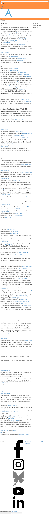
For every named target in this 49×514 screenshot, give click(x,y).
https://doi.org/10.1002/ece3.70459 (24, 137)
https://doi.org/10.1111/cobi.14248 (4, 146)
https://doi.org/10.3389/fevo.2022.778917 (21, 222)
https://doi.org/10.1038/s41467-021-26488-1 (21, 324)
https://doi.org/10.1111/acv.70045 (21, 44)
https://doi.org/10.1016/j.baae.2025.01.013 (24, 74)
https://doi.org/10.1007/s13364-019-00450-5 (24, 434)
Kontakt (42, 441)
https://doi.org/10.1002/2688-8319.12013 (20, 390)
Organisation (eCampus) (27, 440)
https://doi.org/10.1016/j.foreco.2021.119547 (23, 349)
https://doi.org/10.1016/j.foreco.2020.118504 (13, 386)
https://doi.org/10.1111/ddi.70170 (10, 34)
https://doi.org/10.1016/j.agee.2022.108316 (26, 196)
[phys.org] (20, 361)
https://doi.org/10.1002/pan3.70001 (10, 85)
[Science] (14, 411)
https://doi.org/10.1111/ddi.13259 (23, 299)
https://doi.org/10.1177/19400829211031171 (11, 333)
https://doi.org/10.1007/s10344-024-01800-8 (19, 135)
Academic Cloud (28, 443)
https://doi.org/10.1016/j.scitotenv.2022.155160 (19, 215)
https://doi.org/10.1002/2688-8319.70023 (23, 89)
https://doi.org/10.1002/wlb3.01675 (6, 42)
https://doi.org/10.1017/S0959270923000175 (5, 194)
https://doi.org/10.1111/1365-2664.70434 (4, 52)
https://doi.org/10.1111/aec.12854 (10, 418)
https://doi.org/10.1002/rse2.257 (19, 226)
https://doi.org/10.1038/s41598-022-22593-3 (17, 224)
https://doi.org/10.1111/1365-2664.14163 (8, 249)
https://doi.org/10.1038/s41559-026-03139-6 (13, 56)
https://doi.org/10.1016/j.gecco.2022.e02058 (10, 229)
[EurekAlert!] (14, 361)
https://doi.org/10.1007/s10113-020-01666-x (11, 384)
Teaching (2, 7)
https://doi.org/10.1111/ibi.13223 (3, 167)
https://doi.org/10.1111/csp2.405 (15, 297)
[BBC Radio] (16, 411)
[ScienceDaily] (17, 361)
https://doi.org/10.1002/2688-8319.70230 (21, 60)
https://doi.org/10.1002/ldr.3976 (3, 338)
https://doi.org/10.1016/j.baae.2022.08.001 (17, 254)
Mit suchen (4, 2)
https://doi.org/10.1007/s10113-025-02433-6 (19, 81)
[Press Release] (29, 293)
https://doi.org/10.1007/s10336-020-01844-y (23, 283)
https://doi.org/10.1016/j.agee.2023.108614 (22, 191)
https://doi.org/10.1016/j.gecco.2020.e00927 (10, 416)
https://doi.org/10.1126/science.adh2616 (4, 129)
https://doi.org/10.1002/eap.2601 (5, 211)
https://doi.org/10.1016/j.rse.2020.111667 (23, 367)
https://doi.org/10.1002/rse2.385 (3, 140)
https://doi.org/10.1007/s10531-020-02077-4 (19, 347)
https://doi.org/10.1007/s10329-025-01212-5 (24, 96)
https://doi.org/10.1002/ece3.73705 (19, 32)
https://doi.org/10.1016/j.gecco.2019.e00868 (21, 363)
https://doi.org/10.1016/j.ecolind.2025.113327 (25, 99)
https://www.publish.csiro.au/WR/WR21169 (24, 206)
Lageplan (42, 443)
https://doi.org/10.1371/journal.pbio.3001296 (22, 268)
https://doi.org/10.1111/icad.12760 (19, 131)
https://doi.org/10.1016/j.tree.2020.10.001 (4, 361)
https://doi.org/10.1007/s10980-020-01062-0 (25, 379)
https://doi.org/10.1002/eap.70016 (14, 68)
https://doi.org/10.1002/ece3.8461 (8, 244)
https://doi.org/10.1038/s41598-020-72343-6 (5, 393)
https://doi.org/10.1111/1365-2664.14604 (4, 116)
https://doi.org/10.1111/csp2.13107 (4, 151)
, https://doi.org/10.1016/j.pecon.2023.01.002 (7, 189)
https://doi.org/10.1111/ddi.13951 (21, 94)
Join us (2, 8)
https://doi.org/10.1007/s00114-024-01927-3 (15, 153)
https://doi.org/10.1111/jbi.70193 (13, 40)
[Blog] (29, 283)
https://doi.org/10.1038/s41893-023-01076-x (5, 178)
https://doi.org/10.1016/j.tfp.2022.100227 (25, 218)
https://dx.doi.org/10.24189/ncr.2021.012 (4, 310)
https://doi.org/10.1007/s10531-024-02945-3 (21, 124)
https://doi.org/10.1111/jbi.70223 (22, 38)
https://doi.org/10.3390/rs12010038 (15, 420)
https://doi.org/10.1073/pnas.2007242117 (4, 430)
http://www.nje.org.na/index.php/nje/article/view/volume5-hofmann (22, 301)
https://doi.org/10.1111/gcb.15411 (28, 290)
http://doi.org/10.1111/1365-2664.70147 (22, 72)
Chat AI (26, 443)
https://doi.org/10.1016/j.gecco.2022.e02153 (5, 204)
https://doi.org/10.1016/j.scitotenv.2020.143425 (22, 295)
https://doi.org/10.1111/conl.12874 (8, 217)
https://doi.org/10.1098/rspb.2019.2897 (4, 411)
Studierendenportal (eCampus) (28, 442)
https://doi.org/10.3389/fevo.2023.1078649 (5, 170)
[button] (1, 18)
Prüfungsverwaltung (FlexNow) (28, 441)
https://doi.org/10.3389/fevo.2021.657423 (6, 314)
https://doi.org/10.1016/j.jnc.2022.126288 (17, 231)
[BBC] (4, 291)
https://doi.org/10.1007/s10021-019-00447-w (15, 365)
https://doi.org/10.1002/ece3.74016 (25, 30)
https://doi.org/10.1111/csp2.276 (15, 402)
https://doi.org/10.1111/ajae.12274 (14, 233)
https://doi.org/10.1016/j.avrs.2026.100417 (14, 36)
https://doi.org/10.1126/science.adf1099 (25, 164)
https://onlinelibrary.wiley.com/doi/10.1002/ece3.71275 (13, 70)
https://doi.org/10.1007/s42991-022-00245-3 (15, 208)
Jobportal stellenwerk (27, 444)
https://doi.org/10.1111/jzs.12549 (23, 303)
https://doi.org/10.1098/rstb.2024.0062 (28, 83)
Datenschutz (42, 440)
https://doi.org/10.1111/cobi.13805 (6, 220)
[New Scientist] (18, 411)
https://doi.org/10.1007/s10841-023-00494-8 (27, 172)
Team (2, 5)
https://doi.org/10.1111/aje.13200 (16, 180)
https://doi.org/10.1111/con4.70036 (15, 63)
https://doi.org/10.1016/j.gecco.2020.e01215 (5, 382)
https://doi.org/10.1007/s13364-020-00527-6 (19, 335)
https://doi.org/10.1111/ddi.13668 (4, 183)
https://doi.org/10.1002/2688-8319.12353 (27, 155)
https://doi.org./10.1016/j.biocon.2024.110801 (27, 133)
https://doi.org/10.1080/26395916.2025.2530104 (16, 79)
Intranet (42, 442)
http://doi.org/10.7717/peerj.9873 (3, 388)
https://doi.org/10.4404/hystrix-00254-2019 (12, 405)
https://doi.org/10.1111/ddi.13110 (4, 357)
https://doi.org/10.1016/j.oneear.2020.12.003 (23, 293)
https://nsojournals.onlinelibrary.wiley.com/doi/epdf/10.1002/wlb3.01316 (21, 87)
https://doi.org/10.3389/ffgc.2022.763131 (4, 241)
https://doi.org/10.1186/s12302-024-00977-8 (8, 143)
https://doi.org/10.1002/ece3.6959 (4, 288)
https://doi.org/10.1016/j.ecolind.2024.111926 (19, 119)
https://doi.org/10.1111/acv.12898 (13, 126)
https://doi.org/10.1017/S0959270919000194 (5, 370)
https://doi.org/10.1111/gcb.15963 (18, 213)
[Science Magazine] (15, 430)
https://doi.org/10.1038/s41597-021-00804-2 (22, 278)
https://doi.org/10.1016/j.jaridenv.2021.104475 (27, 266)
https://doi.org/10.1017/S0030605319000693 (5, 377)
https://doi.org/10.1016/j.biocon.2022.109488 (23, 252)
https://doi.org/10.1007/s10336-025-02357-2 (5, 28)
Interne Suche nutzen (4, 3)
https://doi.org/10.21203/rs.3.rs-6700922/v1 (5, 49)
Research (2, 6)
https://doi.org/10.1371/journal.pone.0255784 (7, 312)
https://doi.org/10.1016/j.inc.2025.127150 (21, 58)
